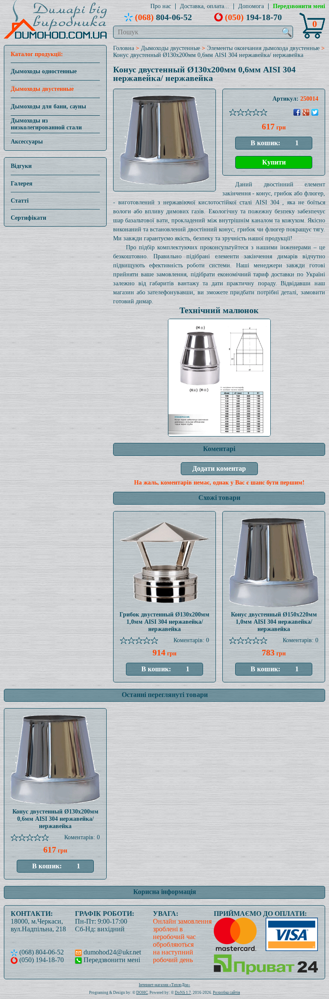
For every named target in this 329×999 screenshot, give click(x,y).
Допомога (251, 6)
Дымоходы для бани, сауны (48, 106)
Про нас (160, 6)
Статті (20, 200)
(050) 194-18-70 (41, 959)
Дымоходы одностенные (44, 71)
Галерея (22, 183)
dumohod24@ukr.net (111, 952)
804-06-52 (163, 17)
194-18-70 (253, 17)
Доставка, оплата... (204, 6)
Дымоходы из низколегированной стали (46, 124)
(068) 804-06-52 (41, 952)
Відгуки (21, 166)
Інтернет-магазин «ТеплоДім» (164, 985)
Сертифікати (28, 218)
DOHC (142, 992)
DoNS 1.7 (183, 992)
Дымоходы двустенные (42, 89)
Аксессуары (27, 141)
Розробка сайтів (226, 992)
